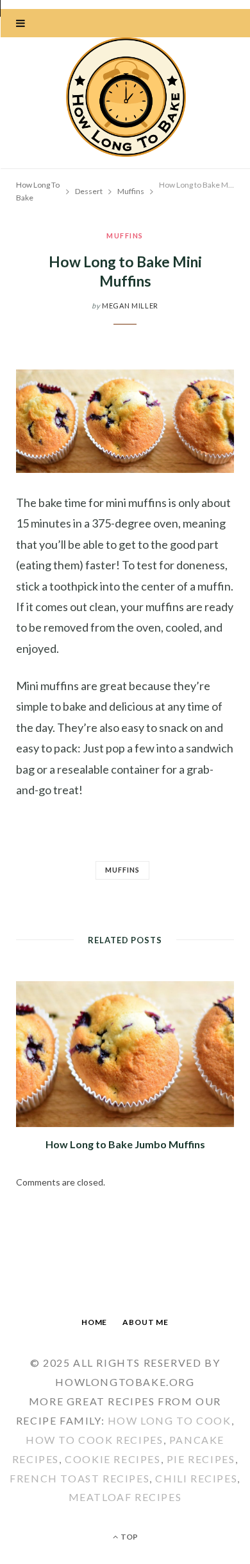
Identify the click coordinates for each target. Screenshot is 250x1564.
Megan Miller (130, 305)
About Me (145, 1322)
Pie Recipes (201, 1459)
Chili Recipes (196, 1478)
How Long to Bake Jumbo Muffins (125, 1144)
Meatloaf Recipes (125, 1497)
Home (94, 1322)
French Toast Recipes (79, 1478)
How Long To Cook (169, 1420)
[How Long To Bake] (124, 98)
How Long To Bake (38, 191)
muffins (122, 870)
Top (128, 1537)
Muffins (125, 235)
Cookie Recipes (112, 1459)
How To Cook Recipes (94, 1440)
